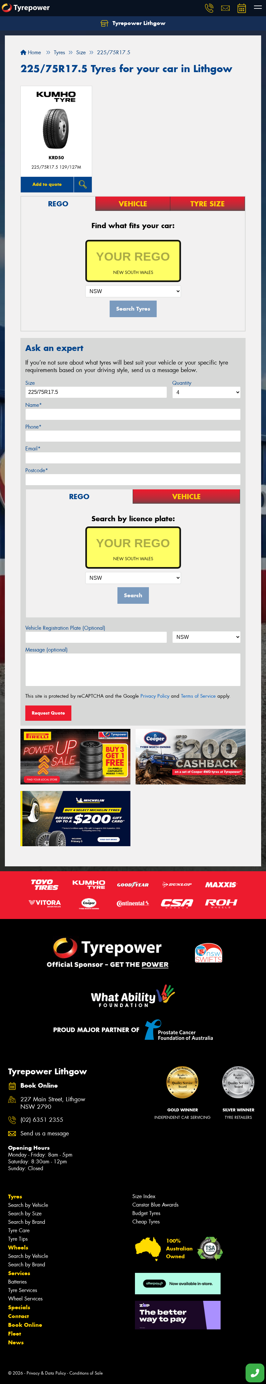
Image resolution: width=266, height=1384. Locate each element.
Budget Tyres (146, 1213)
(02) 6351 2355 (41, 1120)
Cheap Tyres (146, 1221)
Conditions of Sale (86, 1373)
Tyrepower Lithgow (138, 23)
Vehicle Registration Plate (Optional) (65, 628)
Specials (19, 1307)
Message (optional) (46, 649)
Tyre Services (22, 1290)
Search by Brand (26, 1222)
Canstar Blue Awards (155, 1204)
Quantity (181, 383)
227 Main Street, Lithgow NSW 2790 (52, 1103)
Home (33, 52)
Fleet (14, 1333)
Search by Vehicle (28, 1205)
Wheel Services (25, 1298)
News (16, 1342)
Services (19, 1273)
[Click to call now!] (209, 8)
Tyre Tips (18, 1238)
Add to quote (47, 184)
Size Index (143, 1196)
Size (30, 383)
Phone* (33, 426)
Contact (18, 1316)
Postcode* (36, 470)
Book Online (25, 1324)
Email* (33, 448)
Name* (33, 405)
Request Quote (48, 713)
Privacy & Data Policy (46, 1373)
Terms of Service (198, 696)
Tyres (15, 1196)
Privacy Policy (154, 696)
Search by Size (25, 1213)
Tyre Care (19, 1230)
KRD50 (56, 158)
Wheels (18, 1247)
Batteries (17, 1281)
